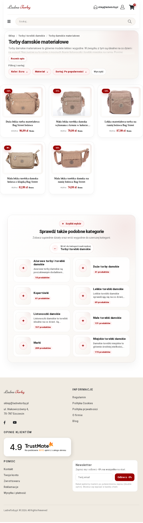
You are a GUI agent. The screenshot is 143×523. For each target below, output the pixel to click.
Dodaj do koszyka (25, 113)
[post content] (22, 102)
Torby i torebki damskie (31, 35)
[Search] (129, 21)
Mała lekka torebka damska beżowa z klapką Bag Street (22, 180)
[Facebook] (4, 422)
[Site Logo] (19, 7)
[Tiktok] (25, 422)
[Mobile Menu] (9, 21)
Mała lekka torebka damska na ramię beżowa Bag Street (71, 180)
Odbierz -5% (124, 477)
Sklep (11, 35)
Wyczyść (99, 71)
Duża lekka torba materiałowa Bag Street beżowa (22, 123)
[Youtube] (14, 422)
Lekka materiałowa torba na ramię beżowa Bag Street (120, 123)
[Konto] (123, 7)
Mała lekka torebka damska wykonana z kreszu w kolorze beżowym (71, 123)
